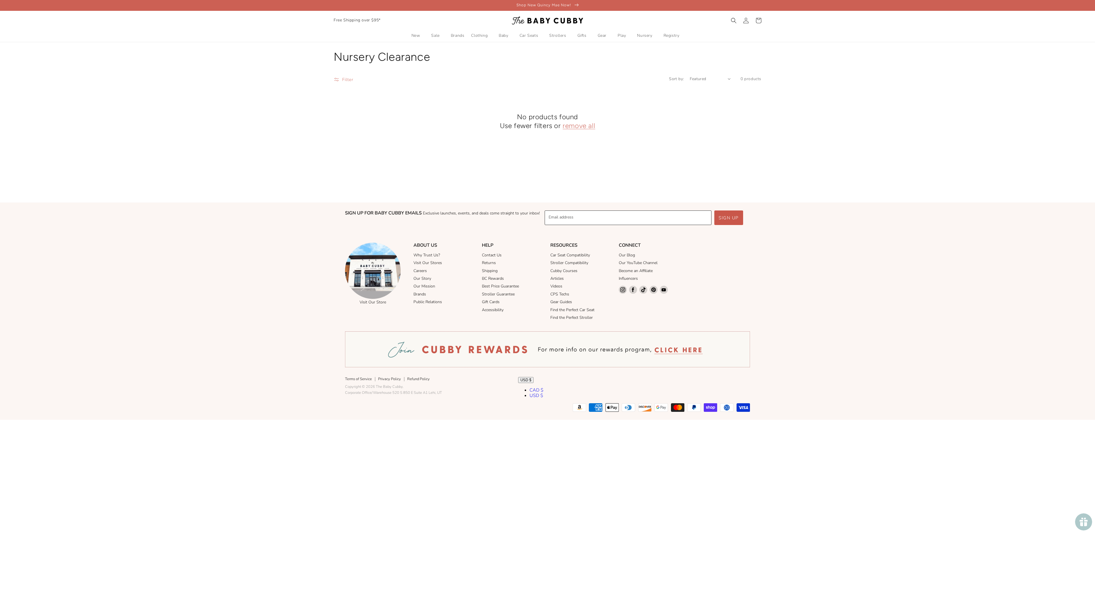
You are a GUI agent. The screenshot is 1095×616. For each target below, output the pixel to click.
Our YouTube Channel (638, 263)
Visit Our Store (373, 302)
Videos (556, 286)
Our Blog (627, 255)
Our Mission (424, 286)
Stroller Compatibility (569, 263)
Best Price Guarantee (500, 286)
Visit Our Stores (427, 263)
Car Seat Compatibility (570, 255)
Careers (420, 270)
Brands (419, 294)
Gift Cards (491, 302)
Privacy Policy (389, 379)
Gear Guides (561, 302)
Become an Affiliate (636, 270)
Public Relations (427, 302)
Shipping (490, 270)
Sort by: (676, 79)
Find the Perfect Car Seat (572, 310)
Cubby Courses (563, 270)
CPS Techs (559, 294)
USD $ (525, 380)
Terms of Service (358, 379)
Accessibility (493, 310)
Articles (557, 278)
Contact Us (492, 255)
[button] (733, 20)
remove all (579, 125)
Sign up (729, 218)
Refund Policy (418, 379)
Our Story (422, 278)
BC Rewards (493, 278)
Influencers (628, 278)
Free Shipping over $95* (357, 20)
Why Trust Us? (426, 255)
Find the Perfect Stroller (571, 317)
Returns (489, 263)
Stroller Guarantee (498, 294)
